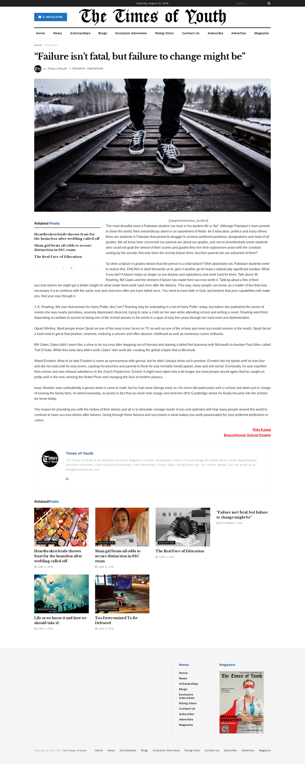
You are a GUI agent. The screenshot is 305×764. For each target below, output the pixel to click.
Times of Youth (57, 68)
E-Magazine (52, 16)
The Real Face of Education (58, 257)
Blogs (102, 33)
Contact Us (190, 33)
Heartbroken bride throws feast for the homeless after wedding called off (58, 556)
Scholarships (80, 33)
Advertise (238, 33)
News (57, 33)
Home (40, 33)
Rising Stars (164, 33)
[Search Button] (268, 3)
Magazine (261, 33)
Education (51, 45)
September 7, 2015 (230, 523)
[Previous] (64, 268)
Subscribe (215, 33)
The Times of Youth (74, 750)
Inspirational (95, 68)
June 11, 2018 (166, 556)
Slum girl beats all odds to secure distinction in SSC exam (117, 556)
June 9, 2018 (44, 566)
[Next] (71, 268)
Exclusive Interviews (131, 33)
